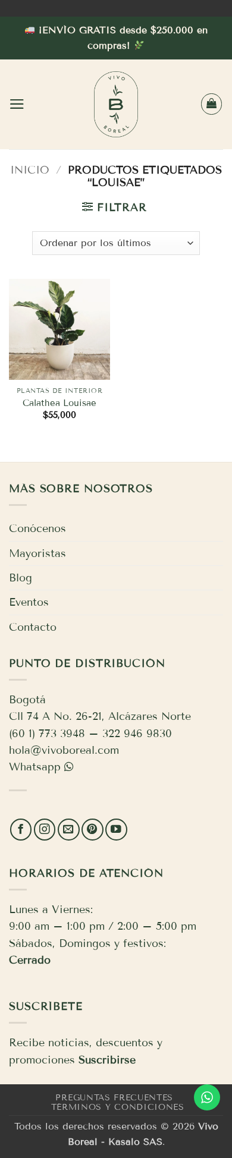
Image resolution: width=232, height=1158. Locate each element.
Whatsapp (35, 766)
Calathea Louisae (59, 403)
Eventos (29, 602)
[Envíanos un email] (69, 830)
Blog (20, 577)
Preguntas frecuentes (114, 1098)
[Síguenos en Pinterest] (92, 830)
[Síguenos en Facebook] (21, 830)
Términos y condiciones (117, 1107)
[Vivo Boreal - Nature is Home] (116, 104)
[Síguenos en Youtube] (116, 830)
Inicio (29, 170)
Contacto (33, 627)
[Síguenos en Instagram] (45, 830)
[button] (17, 104)
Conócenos (37, 528)
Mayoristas (37, 553)
